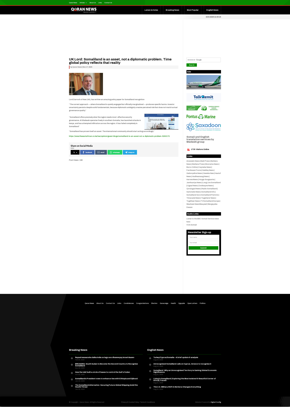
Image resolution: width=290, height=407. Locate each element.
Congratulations (142, 303)
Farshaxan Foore (193, 170)
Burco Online (191, 167)
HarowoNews (192, 179)
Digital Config (216, 402)
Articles (82, 3)
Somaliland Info (208, 192)
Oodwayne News (206, 186)
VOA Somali (191, 225)
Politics (202, 303)
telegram (131, 152)
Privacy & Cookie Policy (130, 402)
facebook (89, 152)
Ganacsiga (164, 303)
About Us (92, 3)
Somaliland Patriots (209, 195)
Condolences (129, 303)
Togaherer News (208, 198)
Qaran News (73, 3)
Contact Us (108, 3)
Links (100, 3)
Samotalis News (193, 192)
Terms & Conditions (147, 402)
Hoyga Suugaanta (206, 179)
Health (173, 303)
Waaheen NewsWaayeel (196, 204)
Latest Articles (151, 10)
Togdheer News (193, 201)
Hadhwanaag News (200, 176)
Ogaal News (192, 186)
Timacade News (193, 198)
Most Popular (193, 10)
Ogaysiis (181, 303)
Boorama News (212, 164)
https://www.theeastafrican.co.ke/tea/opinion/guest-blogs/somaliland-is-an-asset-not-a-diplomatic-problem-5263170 (119, 136)
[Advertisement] (123, 42)
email (102, 152)
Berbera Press (198, 164)
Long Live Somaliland (212, 182)
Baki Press (205, 161)
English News (212, 10)
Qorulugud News (193, 189)
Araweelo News (192, 161)
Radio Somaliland (209, 189)
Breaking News (172, 10)
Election (154, 303)
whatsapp (116, 152)
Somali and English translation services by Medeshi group (200, 139)
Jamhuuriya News (193, 182)
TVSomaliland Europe (210, 201)
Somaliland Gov (193, 195)
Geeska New (208, 173)
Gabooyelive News (194, 173)
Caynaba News (204, 167)
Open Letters (192, 303)
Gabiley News (208, 170)
